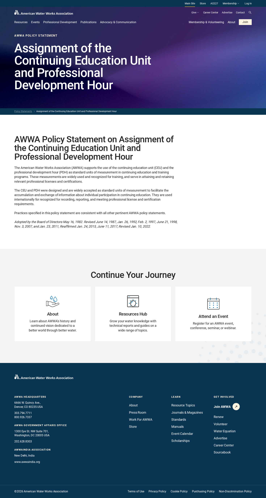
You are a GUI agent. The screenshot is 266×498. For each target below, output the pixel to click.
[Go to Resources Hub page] (133, 314)
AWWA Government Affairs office (40, 425)
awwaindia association (32, 449)
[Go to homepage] (43, 377)
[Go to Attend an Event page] (213, 314)
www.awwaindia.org (27, 462)
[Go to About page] (53, 314)
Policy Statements (23, 111)
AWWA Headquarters (30, 396)
